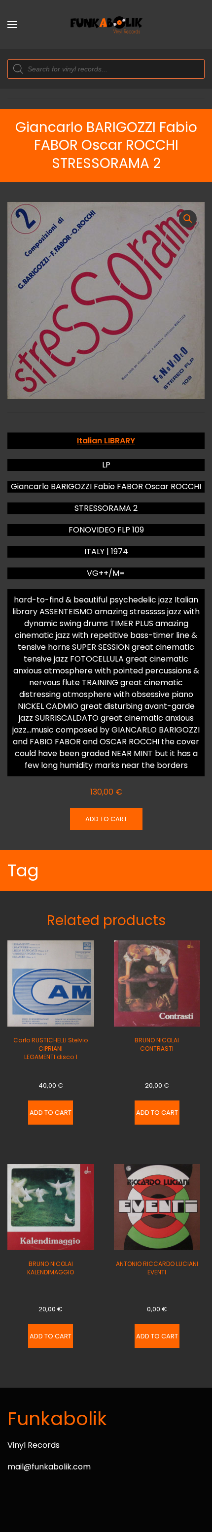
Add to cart (106, 819)
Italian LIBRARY (106, 440)
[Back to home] (106, 24)
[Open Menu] (12, 24)
